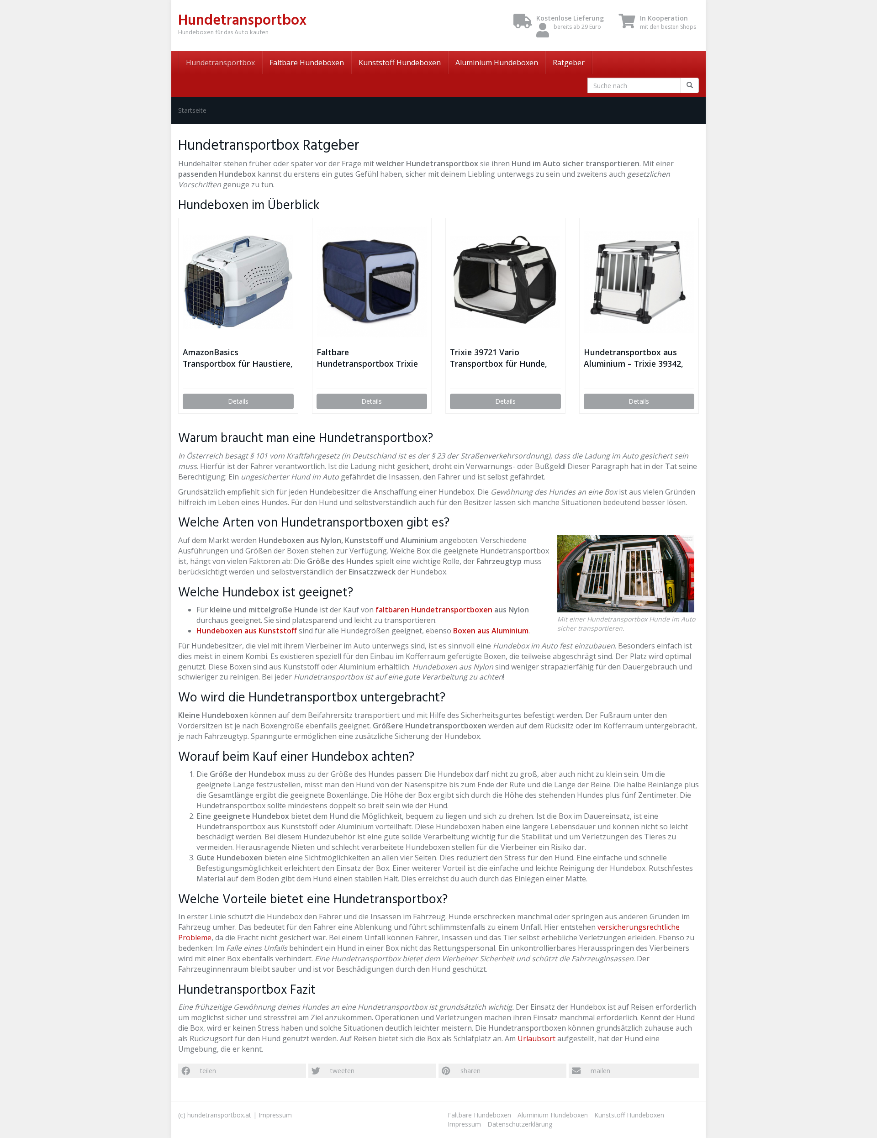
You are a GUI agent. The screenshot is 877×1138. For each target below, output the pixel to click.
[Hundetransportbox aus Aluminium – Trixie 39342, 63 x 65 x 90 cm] (639, 282)
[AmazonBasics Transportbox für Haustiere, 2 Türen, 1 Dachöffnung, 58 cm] (238, 282)
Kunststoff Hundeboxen (400, 63)
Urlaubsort (536, 1038)
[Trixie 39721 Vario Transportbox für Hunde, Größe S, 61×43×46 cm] (505, 282)
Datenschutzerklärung (519, 1124)
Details (238, 401)
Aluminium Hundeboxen (496, 63)
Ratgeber (569, 63)
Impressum (275, 1115)
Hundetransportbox (220, 63)
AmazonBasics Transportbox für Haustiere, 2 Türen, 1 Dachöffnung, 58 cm (238, 358)
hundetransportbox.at (219, 1115)
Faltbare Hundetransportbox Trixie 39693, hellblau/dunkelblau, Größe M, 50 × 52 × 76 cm (370, 358)
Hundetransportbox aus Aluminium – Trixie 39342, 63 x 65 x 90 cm (633, 358)
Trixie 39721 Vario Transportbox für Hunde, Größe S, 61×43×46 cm (498, 358)
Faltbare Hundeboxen (306, 63)
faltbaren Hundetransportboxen (433, 610)
